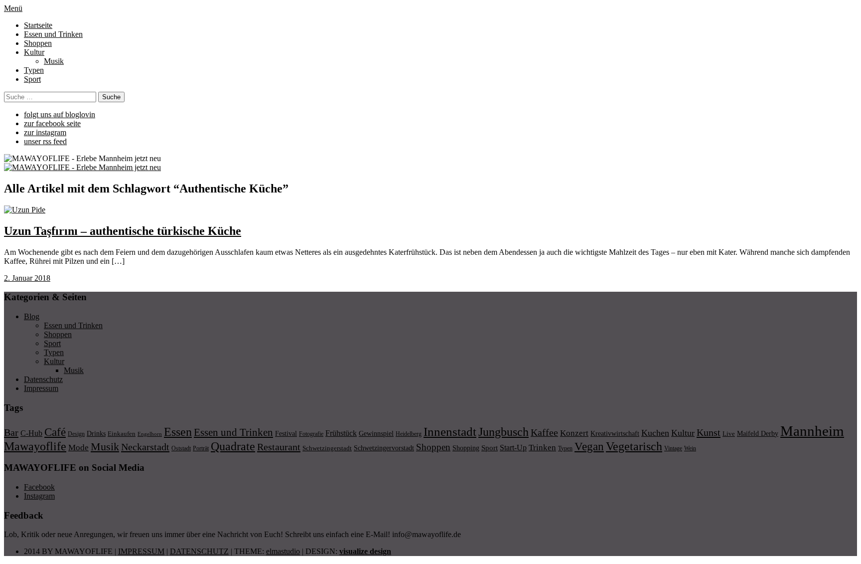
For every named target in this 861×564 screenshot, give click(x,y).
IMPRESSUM (141, 551)
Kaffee (544, 432)
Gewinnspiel (376, 433)
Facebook (39, 487)
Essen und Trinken (53, 34)
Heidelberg (409, 434)
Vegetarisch (634, 446)
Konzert (574, 433)
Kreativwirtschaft (614, 433)
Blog (31, 316)
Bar (11, 432)
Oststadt (181, 448)
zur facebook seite (52, 123)
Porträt (201, 448)
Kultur (34, 52)
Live (728, 433)
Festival (286, 433)
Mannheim (812, 431)
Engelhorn (150, 434)
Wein (690, 448)
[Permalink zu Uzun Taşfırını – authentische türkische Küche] (24, 209)
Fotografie (311, 434)
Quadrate (233, 446)
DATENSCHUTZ (199, 551)
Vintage (673, 448)
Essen (178, 431)
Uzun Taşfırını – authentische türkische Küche (122, 230)
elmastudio (283, 551)
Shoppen (38, 43)
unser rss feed (45, 141)
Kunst (708, 432)
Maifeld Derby (757, 433)
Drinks (96, 433)
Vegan (589, 446)
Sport (32, 79)
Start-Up (513, 447)
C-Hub (31, 433)
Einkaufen (122, 433)
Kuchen (655, 433)
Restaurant (278, 446)
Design (76, 434)
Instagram (39, 496)
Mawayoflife (35, 446)
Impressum (41, 388)
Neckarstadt (145, 446)
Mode (78, 447)
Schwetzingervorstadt (384, 448)
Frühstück (341, 433)
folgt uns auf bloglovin (59, 114)
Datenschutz (43, 379)
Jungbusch (503, 431)
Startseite (38, 25)
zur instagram (45, 132)
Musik (54, 61)
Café (55, 432)
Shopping (465, 448)
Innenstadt (450, 431)
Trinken (542, 447)
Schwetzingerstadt (327, 448)
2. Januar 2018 (27, 278)
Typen (34, 70)
